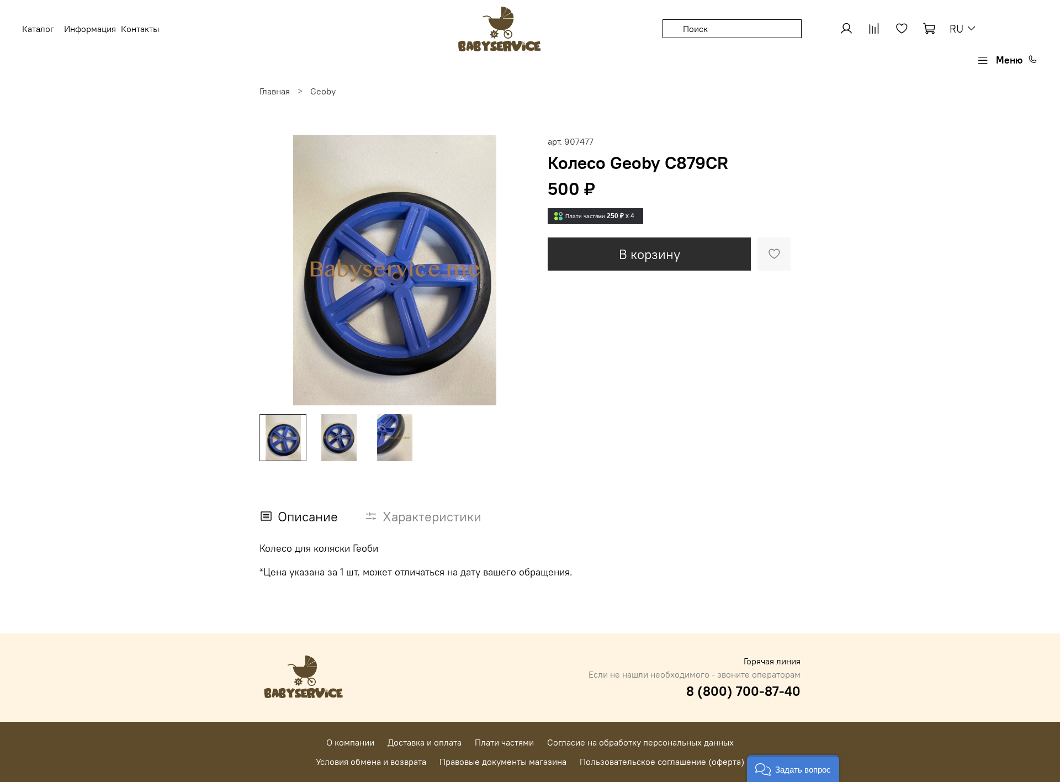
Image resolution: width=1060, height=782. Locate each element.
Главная (274, 91)
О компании (350, 742)
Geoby (323, 91)
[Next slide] (512, 270)
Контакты (140, 28)
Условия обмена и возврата (371, 761)
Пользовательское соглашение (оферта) (662, 761)
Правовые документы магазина (502, 761)
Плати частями (504, 742)
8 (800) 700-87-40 (743, 691)
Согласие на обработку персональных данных (640, 742)
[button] (793, 768)
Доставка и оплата (425, 742)
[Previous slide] (277, 270)
